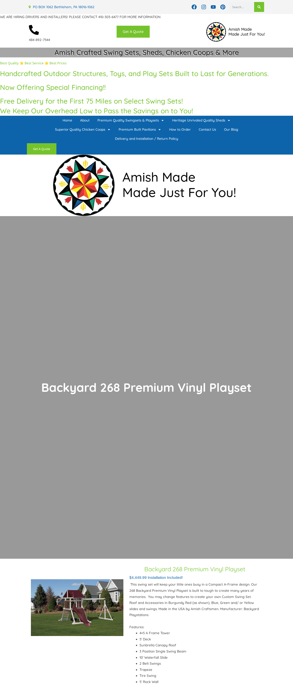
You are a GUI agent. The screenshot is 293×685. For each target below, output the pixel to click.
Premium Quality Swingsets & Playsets (128, 120)
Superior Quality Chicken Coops (80, 129)
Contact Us (207, 129)
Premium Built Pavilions (137, 129)
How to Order (180, 129)
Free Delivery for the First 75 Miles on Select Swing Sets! (91, 101)
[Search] (259, 7)
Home (67, 120)
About (84, 120)
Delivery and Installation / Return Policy (146, 138)
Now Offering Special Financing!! (53, 87)
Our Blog (231, 129)
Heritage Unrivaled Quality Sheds (198, 120)
